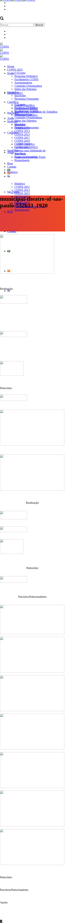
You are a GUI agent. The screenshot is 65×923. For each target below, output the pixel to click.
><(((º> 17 (59, 915)
